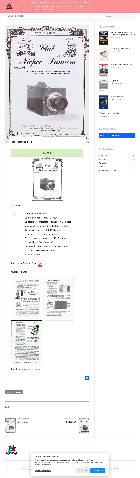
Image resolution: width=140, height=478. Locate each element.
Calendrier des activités (109, 113)
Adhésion (74, 3)
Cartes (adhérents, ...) (75, 6)
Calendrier (86, 3)
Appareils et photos (107, 170)
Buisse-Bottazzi (118, 96)
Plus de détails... (46, 465)
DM (7, 407)
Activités (102, 159)
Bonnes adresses (23, 10)
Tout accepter (98, 470)
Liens (36, 10)
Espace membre (48, 10)
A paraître (103, 155)
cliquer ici (36, 369)
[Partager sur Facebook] (87, 378)
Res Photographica (14, 392)
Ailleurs (102, 166)
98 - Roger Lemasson (120, 48)
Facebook (116, 135)
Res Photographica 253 (121, 64)
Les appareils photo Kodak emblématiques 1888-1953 (123, 33)
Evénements (34, 6)
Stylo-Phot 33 (117, 80)
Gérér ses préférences (43, 470)
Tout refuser (82, 470)
